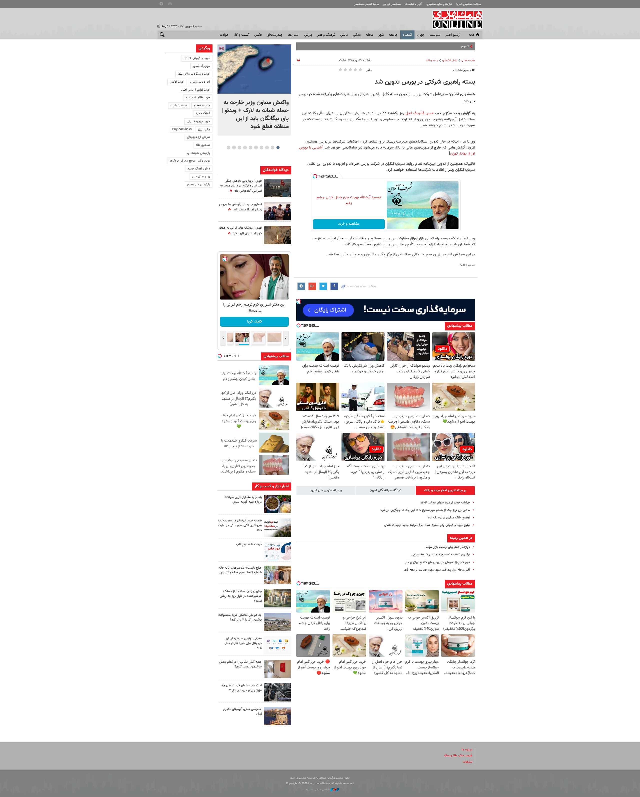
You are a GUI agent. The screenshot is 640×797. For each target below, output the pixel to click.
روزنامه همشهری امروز (468, 4)
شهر (381, 35)
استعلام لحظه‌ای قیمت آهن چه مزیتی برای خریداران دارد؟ (242, 688)
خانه (472, 35)
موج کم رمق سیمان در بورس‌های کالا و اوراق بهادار (437, 562)
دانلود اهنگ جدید (199, 168)
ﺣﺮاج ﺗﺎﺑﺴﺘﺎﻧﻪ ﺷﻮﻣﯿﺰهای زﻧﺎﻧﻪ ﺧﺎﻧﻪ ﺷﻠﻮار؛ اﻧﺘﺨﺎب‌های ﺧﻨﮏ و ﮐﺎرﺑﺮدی (240, 570)
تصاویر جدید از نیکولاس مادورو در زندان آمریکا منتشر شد (240, 207)
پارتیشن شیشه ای (198, 153)
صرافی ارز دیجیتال (198, 137)
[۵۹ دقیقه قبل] (277, 527)
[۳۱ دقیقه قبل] (254, 69)
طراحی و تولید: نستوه (318, 790)
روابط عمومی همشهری (366, 4)
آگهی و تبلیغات (413, 4)
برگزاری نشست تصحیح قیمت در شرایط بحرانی (441, 554)
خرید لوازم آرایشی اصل (195, 89)
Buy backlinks (182, 129)
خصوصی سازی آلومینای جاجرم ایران (242, 711)
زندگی (357, 35)
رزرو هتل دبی (201, 176)
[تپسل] (315, 176)
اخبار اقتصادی (449, 60)
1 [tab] (278, 147)
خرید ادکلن (177, 81)
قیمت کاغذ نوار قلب (249, 544)
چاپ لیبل (204, 129)
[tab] (445, 490)
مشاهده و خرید (349, 224)
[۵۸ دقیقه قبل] (277, 504)
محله (369, 35)
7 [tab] (245, 147)
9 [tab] (234, 147)
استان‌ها (293, 35)
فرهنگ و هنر (326, 35)
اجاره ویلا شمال (200, 81)
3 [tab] (267, 147)
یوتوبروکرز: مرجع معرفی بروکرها (190, 160)
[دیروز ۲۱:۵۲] (277, 188)
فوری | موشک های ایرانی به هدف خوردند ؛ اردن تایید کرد (240, 230)
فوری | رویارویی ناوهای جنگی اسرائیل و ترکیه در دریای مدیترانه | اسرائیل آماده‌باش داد (240, 185)
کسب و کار (241, 35)
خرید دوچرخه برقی (198, 121)
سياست (435, 35)
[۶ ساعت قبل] (277, 235)
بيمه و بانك (432, 60)
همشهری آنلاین (455, 19)
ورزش (308, 35)
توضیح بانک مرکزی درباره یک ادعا (449, 517)
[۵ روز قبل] (277, 692)
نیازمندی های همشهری (439, 4)
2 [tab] (272, 147)
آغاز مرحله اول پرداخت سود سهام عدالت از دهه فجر (437, 569)
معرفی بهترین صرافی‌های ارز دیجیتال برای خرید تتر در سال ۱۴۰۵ (243, 643)
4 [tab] (261, 147)
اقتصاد (407, 35)
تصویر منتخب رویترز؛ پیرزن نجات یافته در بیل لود (437, 46)
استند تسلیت (179, 105)
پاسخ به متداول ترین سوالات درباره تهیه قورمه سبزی (243, 499)
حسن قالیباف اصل (420, 113)
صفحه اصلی (468, 60)
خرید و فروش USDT (197, 58)
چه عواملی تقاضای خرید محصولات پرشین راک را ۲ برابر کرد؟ (240, 617)
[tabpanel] (254, 90)
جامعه (393, 35)
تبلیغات (467, 761)
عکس (258, 35)
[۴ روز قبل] (277, 645)
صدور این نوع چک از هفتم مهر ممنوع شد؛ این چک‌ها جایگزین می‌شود (425, 510)
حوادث (224, 35)
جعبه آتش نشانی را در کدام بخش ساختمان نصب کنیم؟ (240, 664)
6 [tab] (250, 147)
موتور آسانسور (201, 66)
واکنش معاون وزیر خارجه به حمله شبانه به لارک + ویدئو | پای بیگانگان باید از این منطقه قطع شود (255, 114)
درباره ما (467, 749)
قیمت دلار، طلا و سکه (458, 755)
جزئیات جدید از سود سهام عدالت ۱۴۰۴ (445, 502)
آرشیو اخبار (453, 35)
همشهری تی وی (392, 4)
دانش (344, 35)
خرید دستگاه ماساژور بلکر (194, 73)
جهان (420, 35)
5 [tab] (256, 147)
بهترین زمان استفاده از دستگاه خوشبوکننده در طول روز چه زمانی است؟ (241, 596)
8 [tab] (239, 147)
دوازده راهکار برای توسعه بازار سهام (448, 547)
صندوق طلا (203, 145)
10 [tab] (228, 147)
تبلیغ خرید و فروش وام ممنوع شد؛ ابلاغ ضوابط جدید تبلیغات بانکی (427, 525)
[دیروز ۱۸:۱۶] (277, 211)
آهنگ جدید (203, 113)
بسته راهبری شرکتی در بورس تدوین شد (425, 82)
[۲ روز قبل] (277, 551)
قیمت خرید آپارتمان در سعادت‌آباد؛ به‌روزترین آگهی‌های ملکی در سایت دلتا (240, 525)
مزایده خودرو (202, 105)
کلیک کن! (254, 322)
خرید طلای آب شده (198, 97)
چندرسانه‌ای (275, 35)
